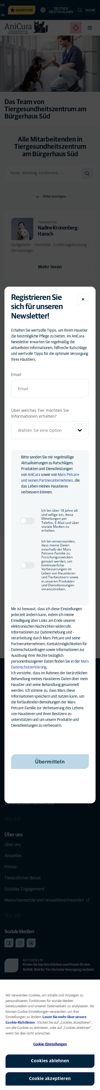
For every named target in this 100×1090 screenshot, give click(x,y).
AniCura (34, 475)
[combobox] (50, 430)
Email (16, 374)
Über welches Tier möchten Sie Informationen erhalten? (40, 413)
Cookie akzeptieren (50, 1078)
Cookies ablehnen (50, 1061)
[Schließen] (83, 299)
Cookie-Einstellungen (50, 1044)
